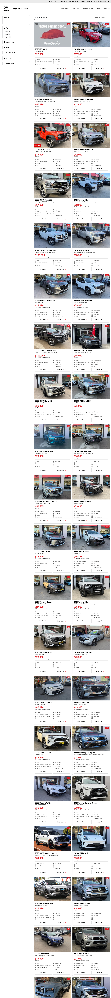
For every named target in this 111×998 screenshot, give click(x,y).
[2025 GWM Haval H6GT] (52, 85)
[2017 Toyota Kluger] (52, 587)
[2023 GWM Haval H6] (52, 637)
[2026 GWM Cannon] (91, 889)
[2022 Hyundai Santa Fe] (52, 286)
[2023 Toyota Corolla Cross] (91, 788)
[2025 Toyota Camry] (52, 688)
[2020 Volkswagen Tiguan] (91, 738)
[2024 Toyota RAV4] (52, 738)
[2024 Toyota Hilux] (91, 185)
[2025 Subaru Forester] (91, 286)
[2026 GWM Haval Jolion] (52, 436)
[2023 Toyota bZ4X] (52, 537)
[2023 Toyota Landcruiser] (52, 336)
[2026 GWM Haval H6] (52, 386)
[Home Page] (6, 8)
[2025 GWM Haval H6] (91, 487)
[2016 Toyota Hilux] (91, 939)
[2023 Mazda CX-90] (91, 688)
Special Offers (87, 9)
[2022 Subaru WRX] (52, 788)
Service (98, 9)
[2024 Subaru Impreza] (91, 34)
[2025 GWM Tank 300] (52, 135)
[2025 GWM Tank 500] (52, 185)
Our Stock (76, 9)
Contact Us (60, 68)
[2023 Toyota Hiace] (91, 537)
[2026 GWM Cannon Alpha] (52, 487)
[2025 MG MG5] (52, 34)
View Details (42, 68)
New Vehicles (65, 9)
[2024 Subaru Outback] (91, 336)
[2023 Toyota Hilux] (91, 587)
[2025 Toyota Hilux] (91, 235)
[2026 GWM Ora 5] (91, 838)
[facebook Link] (109, 1)
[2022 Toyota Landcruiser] (52, 235)
